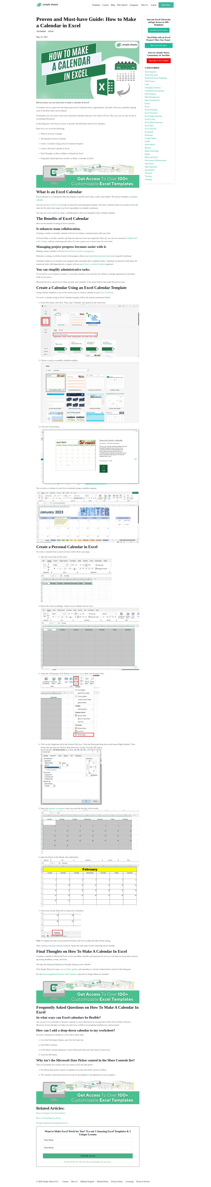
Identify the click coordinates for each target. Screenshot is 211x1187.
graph (147, 141)
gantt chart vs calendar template (92, 264)
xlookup (148, 179)
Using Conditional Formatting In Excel (51, 1123)
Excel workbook (106, 292)
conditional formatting (154, 91)
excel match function (154, 122)
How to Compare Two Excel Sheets (50, 1113)
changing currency (152, 87)
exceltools (149, 132)
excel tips (50, 31)
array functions (151, 75)
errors (147, 103)
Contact (65, 1181)
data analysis (150, 94)
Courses (105, 5)
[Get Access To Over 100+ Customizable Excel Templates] (87, 175)
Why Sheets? (122, 5)
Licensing (129, 1181)
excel (147, 106)
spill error (149, 163)
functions (149, 135)
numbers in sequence (56, 808)
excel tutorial (150, 129)
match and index (152, 151)
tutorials (148, 173)
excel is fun (150, 119)
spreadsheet (149, 170)
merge (147, 154)
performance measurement (155, 160)
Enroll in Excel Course (158, 30)
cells (147, 84)
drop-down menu (77, 673)
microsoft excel (151, 157)
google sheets (150, 138)
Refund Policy (102, 1181)
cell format (149, 81)
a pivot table (52, 213)
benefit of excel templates (156, 78)
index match (150, 144)
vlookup (148, 176)
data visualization (41, 31)
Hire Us (74, 1181)
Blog (113, 5)
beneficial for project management (80, 251)
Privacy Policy (117, 1181)
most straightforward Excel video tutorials (59, 974)
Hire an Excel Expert (159, 45)
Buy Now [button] (166, 5)
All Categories (150, 72)
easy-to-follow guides (68, 969)
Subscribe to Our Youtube (159, 61)
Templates (96, 5)
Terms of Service (143, 1181)
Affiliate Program (87, 1181)
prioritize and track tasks (101, 256)
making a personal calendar (52, 946)
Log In (153, 5)
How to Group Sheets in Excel (48, 1118)
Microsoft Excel (52, 205)
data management (152, 97)
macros (148, 148)
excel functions (151, 113)
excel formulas (151, 110)
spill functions (151, 167)
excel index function (153, 116)
